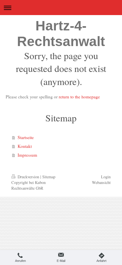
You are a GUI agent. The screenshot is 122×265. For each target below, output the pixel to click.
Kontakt (25, 146)
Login (106, 176)
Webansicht (101, 182)
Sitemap (48, 176)
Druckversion (28, 176)
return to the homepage (79, 97)
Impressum (27, 155)
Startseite (26, 137)
